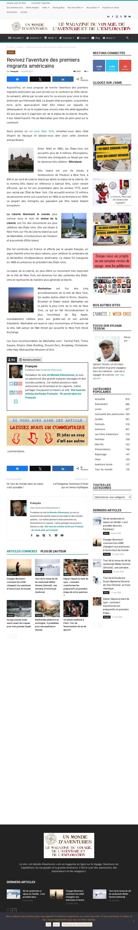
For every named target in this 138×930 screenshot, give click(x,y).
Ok (48, 924)
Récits (51, 37)
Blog (97, 37)
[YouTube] (20, 394)
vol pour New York (41, 131)
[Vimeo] (125, 16)
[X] (121, 16)
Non (56, 924)
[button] (127, 38)
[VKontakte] (129, 16)
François (14, 71)
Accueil (10, 47)
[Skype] (45, 536)
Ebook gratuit (58, 7)
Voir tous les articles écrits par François (63, 526)
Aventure (34, 37)
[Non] (133, 921)
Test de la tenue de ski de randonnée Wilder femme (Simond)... (120, 894)
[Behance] (108, 16)
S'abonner (125, 61)
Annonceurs (12, 12)
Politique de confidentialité (77, 924)
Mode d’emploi (32, 7)
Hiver (106, 533)
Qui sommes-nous (15, 7)
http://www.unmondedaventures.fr (45, 508)
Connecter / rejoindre (40, 3)
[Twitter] (11, 385)
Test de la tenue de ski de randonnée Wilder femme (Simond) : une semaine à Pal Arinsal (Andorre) (46, 585)
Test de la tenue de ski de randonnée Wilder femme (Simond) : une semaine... (117, 564)
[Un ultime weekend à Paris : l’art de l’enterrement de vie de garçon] (75, 608)
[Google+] (20, 385)
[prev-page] (9, 636)
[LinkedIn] (11, 394)
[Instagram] (117, 16)
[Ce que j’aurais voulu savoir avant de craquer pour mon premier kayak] (19, 608)
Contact (23, 12)
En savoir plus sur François (45, 530)
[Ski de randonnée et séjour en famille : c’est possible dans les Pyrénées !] (97, 521)
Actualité (16, 37)
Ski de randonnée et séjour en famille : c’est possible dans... (34, 894)
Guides (20, 47)
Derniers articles (32, 359)
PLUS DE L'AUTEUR (53, 551)
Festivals (67, 37)
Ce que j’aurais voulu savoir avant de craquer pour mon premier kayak (19, 623)
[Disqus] (47, 688)
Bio (13, 359)
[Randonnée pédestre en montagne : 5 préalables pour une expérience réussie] (47, 608)
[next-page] (14, 636)
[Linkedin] (39, 536)
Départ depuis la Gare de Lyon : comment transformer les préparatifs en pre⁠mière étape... (116, 606)
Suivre (112, 61)
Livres (83, 37)
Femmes (39, 574)
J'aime (99, 61)
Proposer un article (110, 7)
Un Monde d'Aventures (60, 374)
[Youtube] (63, 536)
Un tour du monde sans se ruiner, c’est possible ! (25, 485)
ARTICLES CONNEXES (22, 551)
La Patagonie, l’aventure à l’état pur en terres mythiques (70, 485)
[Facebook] (112, 16)
